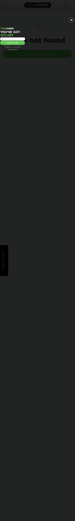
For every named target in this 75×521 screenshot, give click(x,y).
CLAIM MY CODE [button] (12, 42)
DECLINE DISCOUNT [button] (13, 49)
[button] (71, 20)
